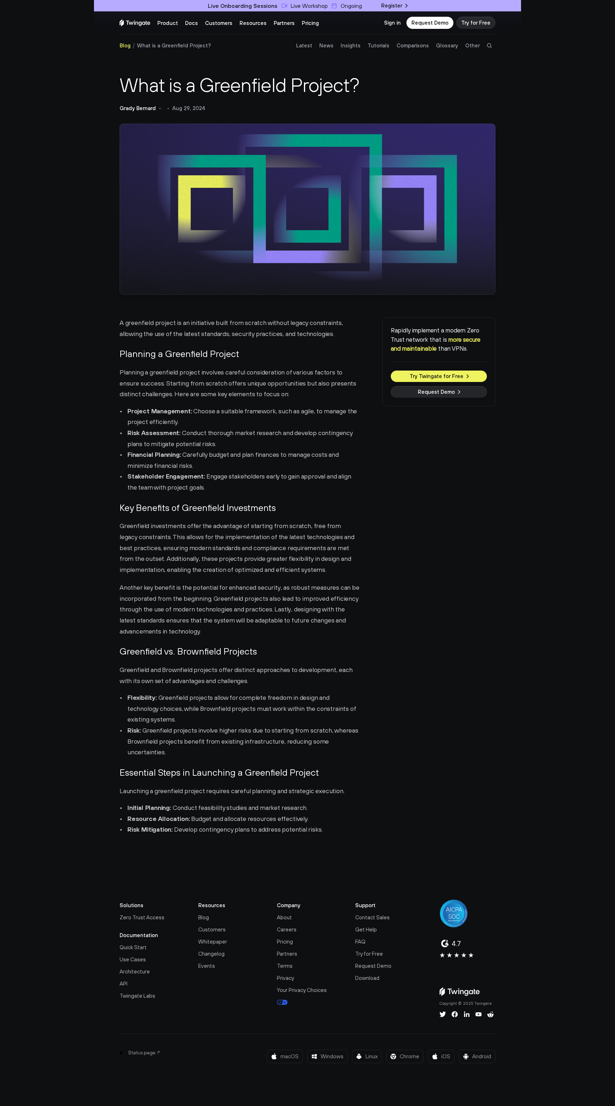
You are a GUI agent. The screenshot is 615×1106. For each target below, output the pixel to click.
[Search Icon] (489, 46)
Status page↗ (144, 1052)
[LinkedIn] (467, 1014)
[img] (135, 22)
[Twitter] (443, 1014)
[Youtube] (478, 1014)
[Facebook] (455, 1014)
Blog (125, 45)
